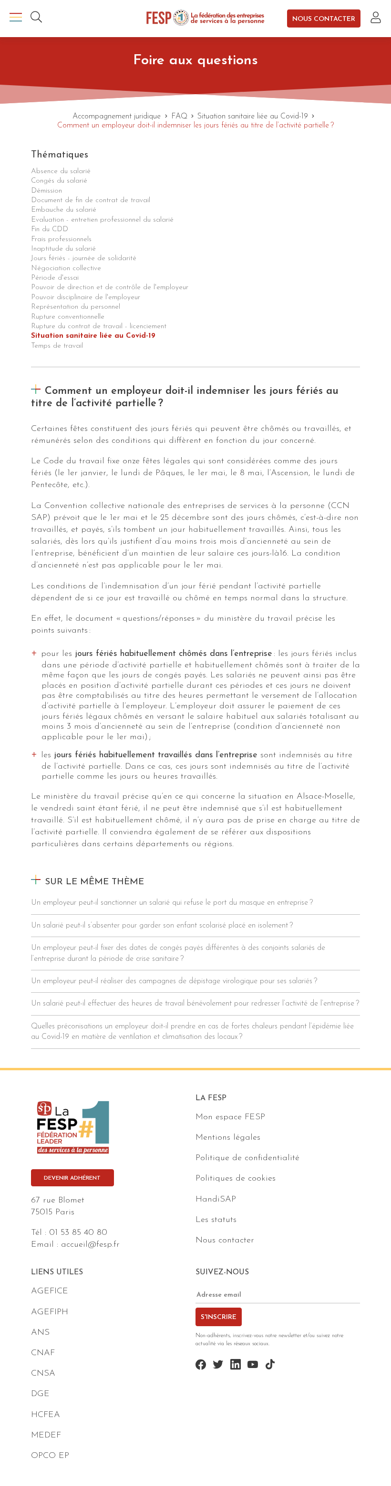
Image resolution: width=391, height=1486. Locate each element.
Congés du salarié (59, 181)
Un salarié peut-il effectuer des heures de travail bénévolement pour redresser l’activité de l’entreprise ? (195, 1003)
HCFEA (45, 1415)
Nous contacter (323, 18)
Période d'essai (55, 278)
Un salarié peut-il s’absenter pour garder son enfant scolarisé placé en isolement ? (162, 925)
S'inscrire (219, 1317)
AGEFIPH (49, 1312)
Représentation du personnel (75, 307)
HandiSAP (216, 1199)
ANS (40, 1333)
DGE (40, 1394)
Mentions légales (228, 1138)
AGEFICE (49, 1291)
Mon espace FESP (230, 1117)
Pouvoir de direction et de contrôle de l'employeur (109, 287)
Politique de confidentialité (247, 1158)
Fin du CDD (49, 229)
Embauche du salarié (63, 210)
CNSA (43, 1373)
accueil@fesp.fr (90, 1245)
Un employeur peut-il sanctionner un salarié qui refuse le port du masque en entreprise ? (172, 903)
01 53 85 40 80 (78, 1233)
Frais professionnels (61, 239)
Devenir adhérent (72, 1178)
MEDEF (46, 1435)
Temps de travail (57, 346)
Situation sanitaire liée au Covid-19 (93, 336)
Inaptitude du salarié (63, 249)
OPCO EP (50, 1456)
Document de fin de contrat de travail (90, 200)
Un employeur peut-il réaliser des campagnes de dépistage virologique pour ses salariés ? (174, 981)
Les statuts (216, 1220)
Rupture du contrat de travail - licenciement (98, 326)
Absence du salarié (61, 171)
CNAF (43, 1353)
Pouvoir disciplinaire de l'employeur (85, 297)
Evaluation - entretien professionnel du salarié (102, 220)
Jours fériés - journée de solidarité (83, 258)
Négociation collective (66, 268)
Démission (46, 191)
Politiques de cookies (236, 1178)
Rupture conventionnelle (67, 317)
